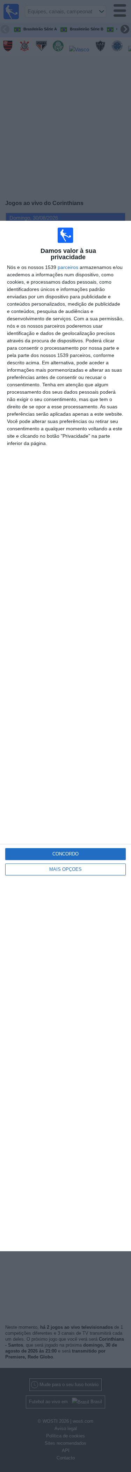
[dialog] (65, 736)
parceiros (68, 267)
